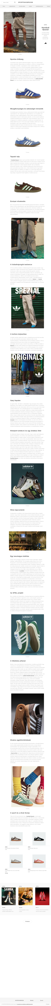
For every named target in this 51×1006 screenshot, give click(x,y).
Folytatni (47, 1004)
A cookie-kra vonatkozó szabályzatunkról (25, 1004)
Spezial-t (12, 345)
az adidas (22, 570)
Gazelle (40, 279)
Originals (12, 419)
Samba (34, 279)
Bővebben (27, 921)
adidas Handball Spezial (28, 675)
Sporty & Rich (14, 753)
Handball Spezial (15, 159)
